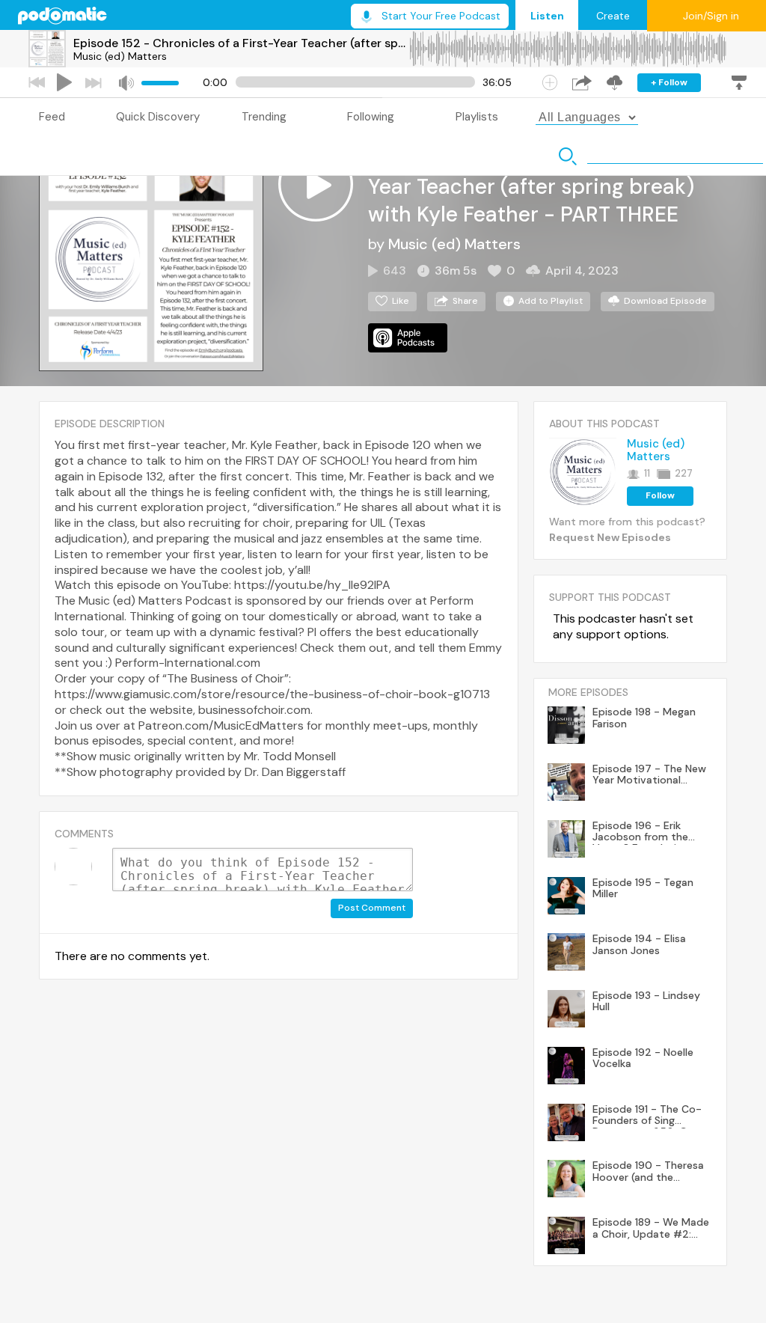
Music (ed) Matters (120, 56)
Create (613, 15)
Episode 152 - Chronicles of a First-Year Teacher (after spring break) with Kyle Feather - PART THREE (240, 43)
